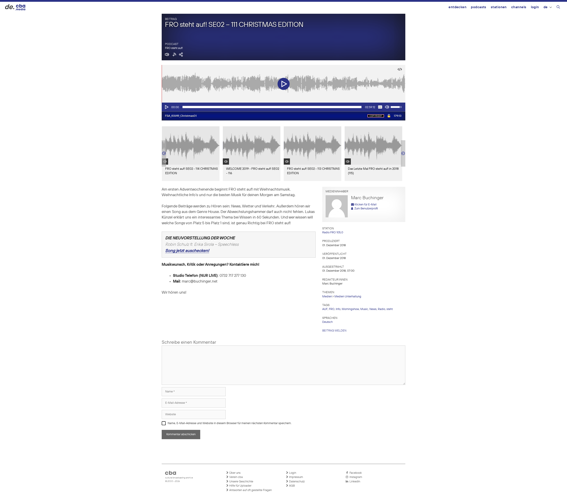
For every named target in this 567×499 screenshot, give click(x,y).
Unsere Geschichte (241, 481)
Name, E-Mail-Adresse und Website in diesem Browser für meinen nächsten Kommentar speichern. (229, 423)
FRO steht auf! (174, 48)
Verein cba (236, 477)
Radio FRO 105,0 (332, 232)
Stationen (499, 7)
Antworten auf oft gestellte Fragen (250, 490)
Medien (327, 296)
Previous (164, 153)
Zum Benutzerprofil (365, 208)
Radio (381, 309)
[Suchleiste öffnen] (558, 8)
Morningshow (350, 309)
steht (389, 309)
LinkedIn (354, 481)
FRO (331, 309)
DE (546, 7)
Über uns (235, 473)
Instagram (355, 477)
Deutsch (327, 322)
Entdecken (457, 7)
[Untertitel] (380, 107)
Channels (518, 7)
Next (403, 153)
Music (364, 309)
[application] (283, 107)
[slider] (272, 107)
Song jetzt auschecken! (187, 251)
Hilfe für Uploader (240, 485)
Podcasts (478, 7)
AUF (325, 309)
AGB (291, 485)
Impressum (295, 477)
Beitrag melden (334, 331)
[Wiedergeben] (166, 107)
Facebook (355, 473)
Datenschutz (296, 481)
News (373, 309)
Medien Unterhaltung (347, 296)
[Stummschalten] (387, 107)
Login (535, 7)
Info (338, 309)
